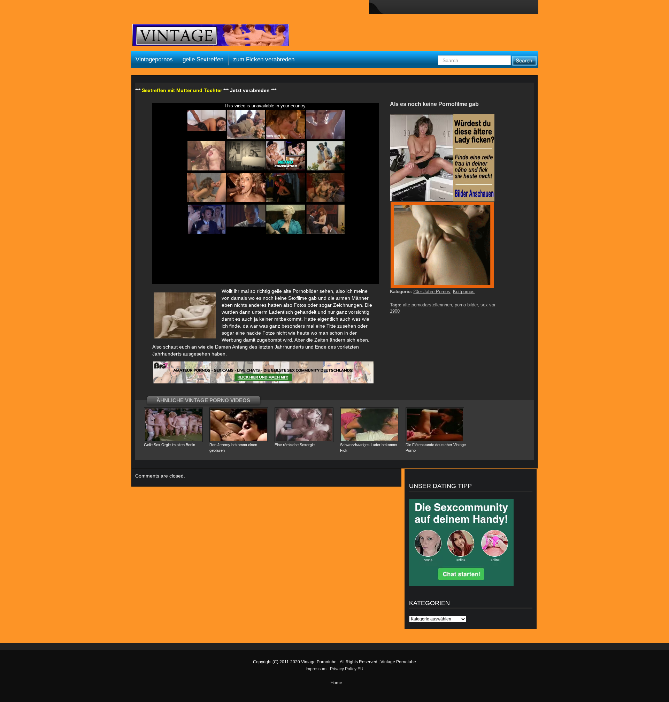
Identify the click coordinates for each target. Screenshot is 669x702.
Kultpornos (464, 291)
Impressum (316, 668)
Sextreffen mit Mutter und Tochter (182, 90)
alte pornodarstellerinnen (427, 304)
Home (336, 682)
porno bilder (466, 304)
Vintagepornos (154, 59)
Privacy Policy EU (346, 668)
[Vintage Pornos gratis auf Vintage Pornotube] (210, 35)
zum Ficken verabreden (263, 59)
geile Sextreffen (203, 59)
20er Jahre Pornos (431, 291)
